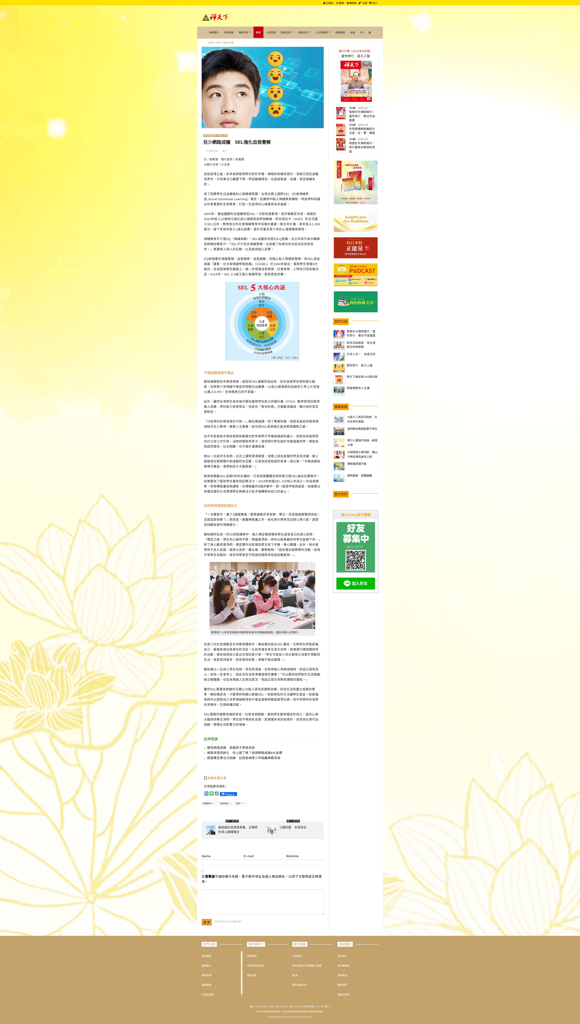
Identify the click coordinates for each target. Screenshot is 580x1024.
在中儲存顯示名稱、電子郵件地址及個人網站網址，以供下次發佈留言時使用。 (262, 879)
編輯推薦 (206, 985)
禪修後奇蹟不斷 (356, 463)
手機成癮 (225, 803)
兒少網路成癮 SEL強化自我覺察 (237, 142)
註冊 (364, 3)
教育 (241, 803)
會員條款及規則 (255, 965)
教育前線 (207, 136)
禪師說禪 (206, 975)
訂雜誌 (329, 3)
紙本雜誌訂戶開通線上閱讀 (306, 965)
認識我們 (252, 956)
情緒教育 (209, 803)
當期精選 (206, 956)
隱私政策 (252, 975)
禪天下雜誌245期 (220, 136)
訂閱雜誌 (297, 956)
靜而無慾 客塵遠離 (359, 475)
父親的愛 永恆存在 (292, 827)
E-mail (249, 856)
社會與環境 (208, 994)
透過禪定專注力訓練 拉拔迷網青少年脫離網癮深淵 (242, 758)
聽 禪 (295, 975)
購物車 (353, 3)
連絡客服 (342, 975)
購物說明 (342, 985)
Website (292, 856)
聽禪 (341, 3)
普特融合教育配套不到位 (362, 428)
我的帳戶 (342, 956)
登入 (375, 3)
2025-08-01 (213, 151)
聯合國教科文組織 (230, 214)
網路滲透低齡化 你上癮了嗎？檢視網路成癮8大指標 (243, 753)
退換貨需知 (344, 994)
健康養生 (206, 965)
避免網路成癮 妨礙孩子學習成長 (229, 747)
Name (206, 856)
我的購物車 (344, 965)
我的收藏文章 (299, 985)
